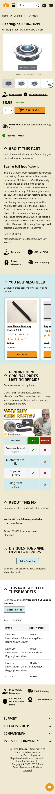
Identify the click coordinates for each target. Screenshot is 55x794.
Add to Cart (33, 110)
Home (5, 15)
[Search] (37, 5)
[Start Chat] (49, 787)
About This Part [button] (24, 148)
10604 (33, 634)
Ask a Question (28, 561)
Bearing (18, 15)
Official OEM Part (38, 94)
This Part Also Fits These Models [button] (27, 590)
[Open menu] (13, 5)
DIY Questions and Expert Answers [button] (26, 550)
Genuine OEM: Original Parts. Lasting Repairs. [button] (25, 375)
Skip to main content (27, 28)
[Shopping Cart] (50, 5)
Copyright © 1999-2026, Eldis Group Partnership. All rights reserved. (27, 767)
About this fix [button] (23, 502)
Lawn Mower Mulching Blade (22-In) (19, 328)
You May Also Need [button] (27, 282)
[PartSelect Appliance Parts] (6, 5)
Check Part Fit (14, 609)
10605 (33, 648)
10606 (33, 663)
